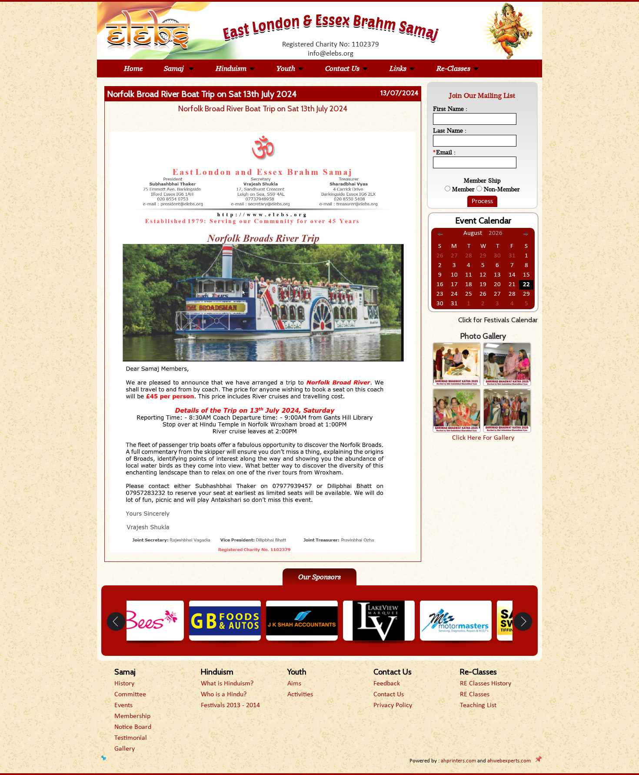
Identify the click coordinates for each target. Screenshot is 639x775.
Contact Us (342, 68)
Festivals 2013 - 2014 (230, 705)
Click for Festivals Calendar (498, 320)
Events (123, 705)
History (124, 683)
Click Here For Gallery (483, 437)
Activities (300, 694)
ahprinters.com (458, 761)
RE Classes (474, 694)
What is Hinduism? (227, 683)
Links (397, 68)
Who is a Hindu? (223, 694)
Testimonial (130, 738)
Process (482, 201)
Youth (285, 68)
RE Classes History (485, 683)
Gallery (124, 748)
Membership (132, 716)
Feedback (386, 683)
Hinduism (231, 68)
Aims (294, 683)
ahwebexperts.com (509, 761)
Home (133, 68)
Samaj (175, 68)
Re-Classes (453, 68)
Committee (130, 694)
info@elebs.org (330, 53)
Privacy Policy (392, 705)
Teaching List (478, 705)
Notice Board (132, 727)
